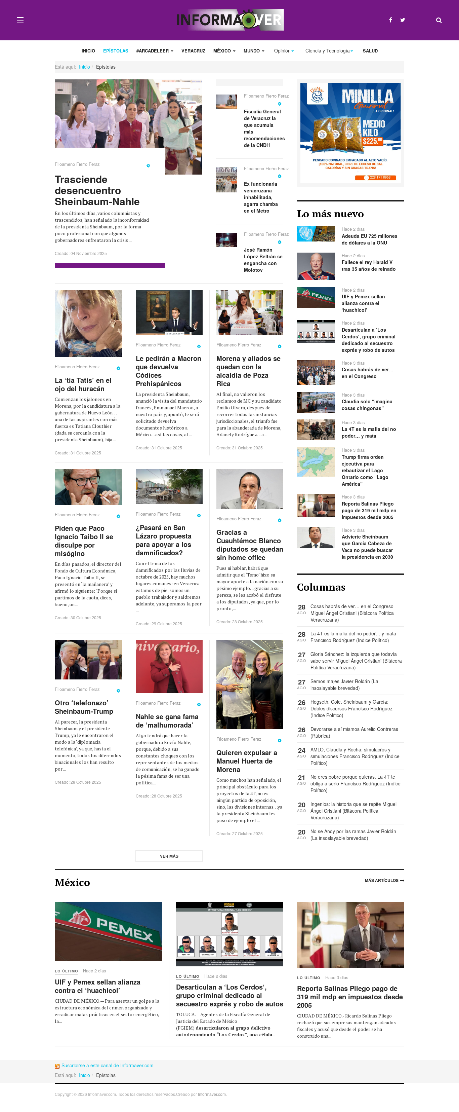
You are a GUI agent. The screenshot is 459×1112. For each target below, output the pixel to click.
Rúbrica (320, 735)
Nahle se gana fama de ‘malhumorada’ (167, 720)
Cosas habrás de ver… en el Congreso (351, 606)
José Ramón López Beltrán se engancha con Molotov (263, 259)
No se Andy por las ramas (338, 831)
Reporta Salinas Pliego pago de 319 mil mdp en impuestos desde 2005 (350, 996)
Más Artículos (382, 880)
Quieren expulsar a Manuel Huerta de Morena (246, 760)
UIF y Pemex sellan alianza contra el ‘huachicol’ (97, 986)
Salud (370, 50)
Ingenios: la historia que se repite (346, 804)
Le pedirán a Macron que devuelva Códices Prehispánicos (168, 370)
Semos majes (325, 681)
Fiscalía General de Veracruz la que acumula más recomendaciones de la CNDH (264, 128)
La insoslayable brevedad (344, 684)
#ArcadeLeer (153, 50)
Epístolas (115, 50)
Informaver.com (212, 1094)
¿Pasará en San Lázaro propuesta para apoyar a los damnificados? (164, 539)
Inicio (88, 50)
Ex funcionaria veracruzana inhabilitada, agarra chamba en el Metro (261, 197)
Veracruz (193, 50)
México (222, 50)
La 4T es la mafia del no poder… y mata (353, 633)
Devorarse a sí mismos (335, 729)
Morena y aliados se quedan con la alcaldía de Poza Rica (248, 370)
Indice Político (372, 640)
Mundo (252, 50)
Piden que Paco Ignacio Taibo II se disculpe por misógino (84, 540)
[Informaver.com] (229, 20)
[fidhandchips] (350, 132)
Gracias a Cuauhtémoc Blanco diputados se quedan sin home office (249, 544)
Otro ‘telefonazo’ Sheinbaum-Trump (84, 707)
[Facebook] (390, 20)
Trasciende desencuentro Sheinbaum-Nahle (97, 190)
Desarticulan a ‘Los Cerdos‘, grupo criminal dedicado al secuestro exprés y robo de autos (229, 995)
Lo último (66, 970)
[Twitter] (402, 20)
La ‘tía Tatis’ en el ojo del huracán (83, 384)
